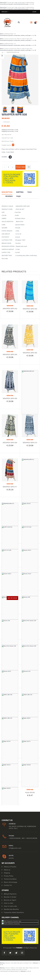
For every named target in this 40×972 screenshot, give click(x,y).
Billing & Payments (10, 894)
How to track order (10, 906)
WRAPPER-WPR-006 (10, 398)
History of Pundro (10, 867)
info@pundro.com (15, 848)
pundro (11, 858)
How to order (8, 903)
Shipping (7, 873)
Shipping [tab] (20, 192)
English (4, 11)
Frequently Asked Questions (14, 912)
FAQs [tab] (18, 196)
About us (7, 870)
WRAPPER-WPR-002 (10, 308)
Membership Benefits (11, 909)
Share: (4, 157)
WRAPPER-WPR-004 (10, 354)
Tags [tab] (29, 192)
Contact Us (8, 885)
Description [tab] (7, 192)
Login (34, 11)
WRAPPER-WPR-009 (10, 443)
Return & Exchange (10, 882)
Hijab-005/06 (30, 792)
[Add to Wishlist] (29, 167)
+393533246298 (15, 838)
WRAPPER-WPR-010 (30, 443)
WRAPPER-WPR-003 (30, 309)
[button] (18, 22)
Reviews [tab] (9, 196)
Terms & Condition (10, 879)
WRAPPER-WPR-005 (30, 353)
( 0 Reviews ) (6, 122)
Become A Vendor (10, 897)
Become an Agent (10, 900)
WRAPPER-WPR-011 (10, 487)
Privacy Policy (8, 876)
